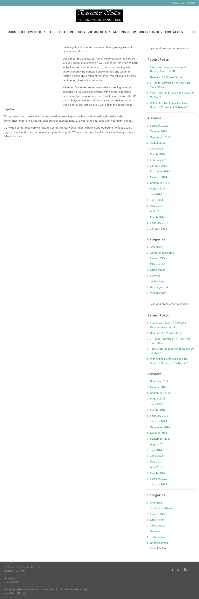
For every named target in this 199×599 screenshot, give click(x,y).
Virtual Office (158, 292)
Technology (157, 281)
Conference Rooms (162, 252)
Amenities (156, 246)
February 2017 (159, 125)
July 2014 (156, 194)
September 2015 (160, 137)
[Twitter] (192, 571)
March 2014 (157, 217)
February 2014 (159, 222)
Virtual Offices (99, 32)
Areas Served (149, 32)
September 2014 (160, 182)
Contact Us (174, 32)
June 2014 (156, 199)
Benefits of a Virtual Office (166, 77)
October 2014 (158, 177)
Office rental (157, 264)
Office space (157, 269)
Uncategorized (159, 287)
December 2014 (160, 171)
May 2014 (156, 205)
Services (155, 275)
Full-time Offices (72, 32)
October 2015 (158, 131)
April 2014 (156, 211)
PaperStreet (10, 593)
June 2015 (156, 148)
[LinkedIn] (185, 571)
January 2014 (158, 228)
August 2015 (158, 142)
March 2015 (157, 154)
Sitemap (22, 593)
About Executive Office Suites (30, 32)
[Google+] (177, 571)
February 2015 (159, 160)
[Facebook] (170, 571)
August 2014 (158, 188)
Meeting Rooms (125, 32)
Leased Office (158, 258)
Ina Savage (10, 578)
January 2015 (158, 165)
